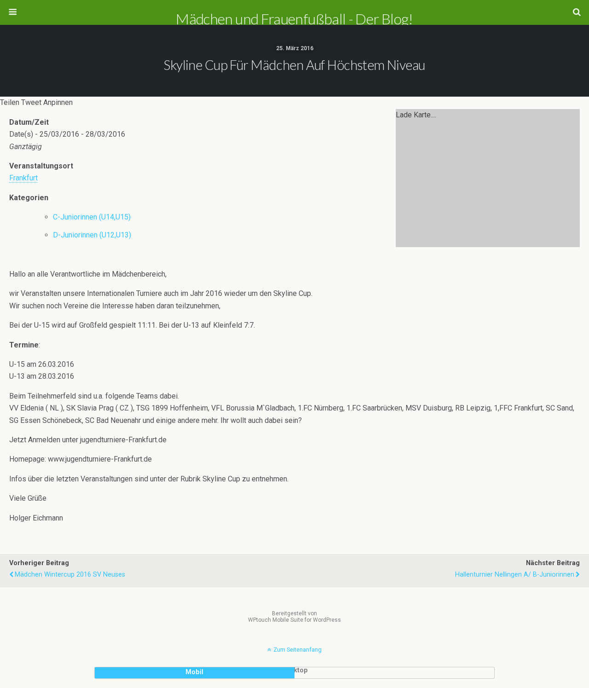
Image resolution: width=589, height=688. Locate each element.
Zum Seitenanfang (297, 649)
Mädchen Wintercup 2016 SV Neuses (70, 574)
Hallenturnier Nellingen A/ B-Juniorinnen (514, 574)
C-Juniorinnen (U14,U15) (92, 217)
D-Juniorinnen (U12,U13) (92, 235)
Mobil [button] (194, 672)
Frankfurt (23, 177)
